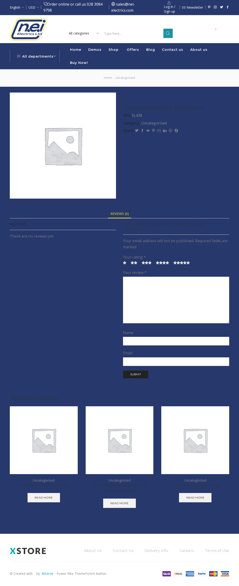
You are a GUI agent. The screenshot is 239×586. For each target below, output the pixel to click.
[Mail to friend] (159, 130)
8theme (47, 573)
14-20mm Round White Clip (44, 485)
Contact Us (123, 550)
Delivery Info (156, 550)
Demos (95, 50)
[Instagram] (215, 7)
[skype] (175, 130)
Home (75, 50)
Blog (150, 50)
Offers (133, 50)
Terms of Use (217, 550)
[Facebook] (227, 7)
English (15, 7)
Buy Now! (79, 63)
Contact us (172, 50)
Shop (114, 50)
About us (198, 50)
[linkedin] (165, 130)
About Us (93, 550)
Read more (158, 23)
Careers (186, 550)
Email (127, 352)
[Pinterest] (209, 7)
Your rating (134, 257)
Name (128, 332)
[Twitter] (221, 7)
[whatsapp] (170, 130)
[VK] (148, 130)
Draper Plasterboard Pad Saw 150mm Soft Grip (119, 488)
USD (31, 7)
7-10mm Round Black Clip (195, 485)
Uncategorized (125, 78)
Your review (135, 272)
